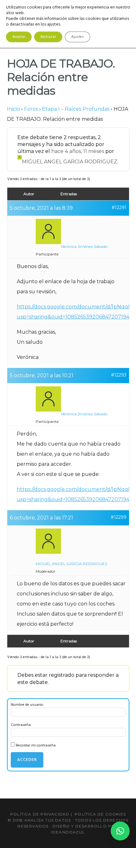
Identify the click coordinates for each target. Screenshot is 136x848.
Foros (31, 109)
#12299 (119, 517)
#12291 (119, 207)
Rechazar (48, 37)
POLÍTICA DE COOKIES (100, 814)
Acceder (27, 759)
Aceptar (18, 37)
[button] (120, 831)
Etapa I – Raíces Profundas (75, 109)
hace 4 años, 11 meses (77, 151)
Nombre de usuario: (27, 705)
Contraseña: (21, 725)
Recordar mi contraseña (36, 745)
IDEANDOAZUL (68, 832)
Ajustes (77, 37)
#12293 (119, 375)
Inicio (13, 109)
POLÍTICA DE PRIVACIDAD (39, 814)
